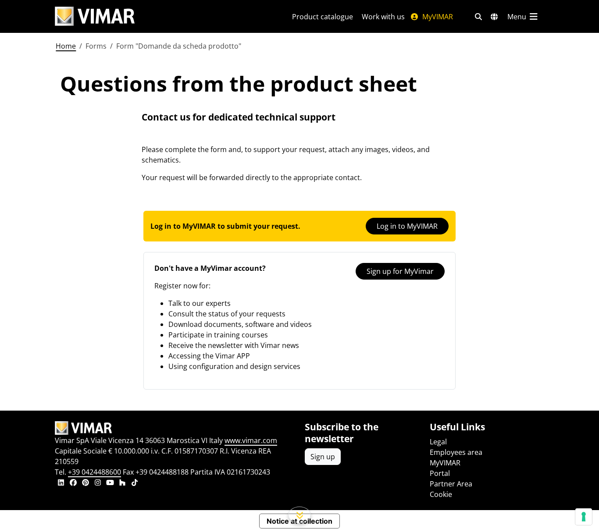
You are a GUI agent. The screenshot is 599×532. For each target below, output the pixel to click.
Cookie (441, 494)
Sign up (322, 456)
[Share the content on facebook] (73, 483)
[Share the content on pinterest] (85, 483)
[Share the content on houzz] (122, 483)
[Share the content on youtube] (110, 483)
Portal (440, 473)
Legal (438, 442)
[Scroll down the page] (300, 515)
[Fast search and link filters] (478, 16)
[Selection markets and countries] (494, 16)
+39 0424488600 (94, 472)
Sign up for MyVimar (400, 271)
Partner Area (451, 484)
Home (66, 46)
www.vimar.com (251, 440)
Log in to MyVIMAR (407, 226)
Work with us (383, 16)
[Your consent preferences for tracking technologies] (583, 516)
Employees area (456, 452)
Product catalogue (322, 16)
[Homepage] (174, 428)
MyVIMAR (437, 16)
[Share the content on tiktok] (134, 483)
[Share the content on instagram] (97, 483)
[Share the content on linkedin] (61, 483)
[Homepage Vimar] (95, 16)
